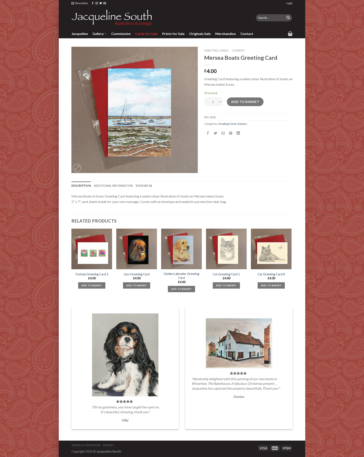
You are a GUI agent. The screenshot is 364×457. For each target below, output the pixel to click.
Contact (246, 34)
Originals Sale (200, 34)
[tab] (81, 185)
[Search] (288, 17)
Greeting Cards (216, 50)
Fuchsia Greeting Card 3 (92, 274)
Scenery (238, 50)
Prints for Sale (173, 34)
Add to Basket (245, 102)
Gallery (98, 34)
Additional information (113, 185)
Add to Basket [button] (91, 285)
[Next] (291, 264)
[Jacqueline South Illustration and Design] (112, 17)
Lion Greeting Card (137, 274)
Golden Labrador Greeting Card (181, 276)
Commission (121, 34)
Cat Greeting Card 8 (271, 274)
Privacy (108, 445)
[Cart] (290, 33)
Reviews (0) (144, 185)
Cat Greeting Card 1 (226, 274)
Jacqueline (79, 34)
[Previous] (71, 264)
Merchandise (225, 34)
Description (81, 185)
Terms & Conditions (85, 445)
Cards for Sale (146, 34)
